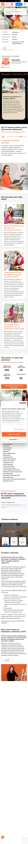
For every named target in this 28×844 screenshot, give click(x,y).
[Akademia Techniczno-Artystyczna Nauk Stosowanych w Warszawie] (5, 4)
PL (16, 1)
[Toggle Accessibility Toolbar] (2, 837)
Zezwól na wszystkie (14, 434)
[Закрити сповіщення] (25, 10)
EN (19, 1)
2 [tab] (12, 121)
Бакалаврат (15, 32)
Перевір (7, 660)
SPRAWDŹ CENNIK (8, 50)
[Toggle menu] (25, 4)
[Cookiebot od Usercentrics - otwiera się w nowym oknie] (19, 403)
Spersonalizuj (13, 439)
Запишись (19, 4)
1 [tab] (10, 121)
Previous (1, 176)
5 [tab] (19, 121)
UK (22, 1)
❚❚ (3, 137)
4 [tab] (17, 121)
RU (25, 1)
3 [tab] (14, 121)
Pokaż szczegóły (18, 429)
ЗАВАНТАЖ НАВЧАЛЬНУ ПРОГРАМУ (14, 386)
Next (27, 176)
